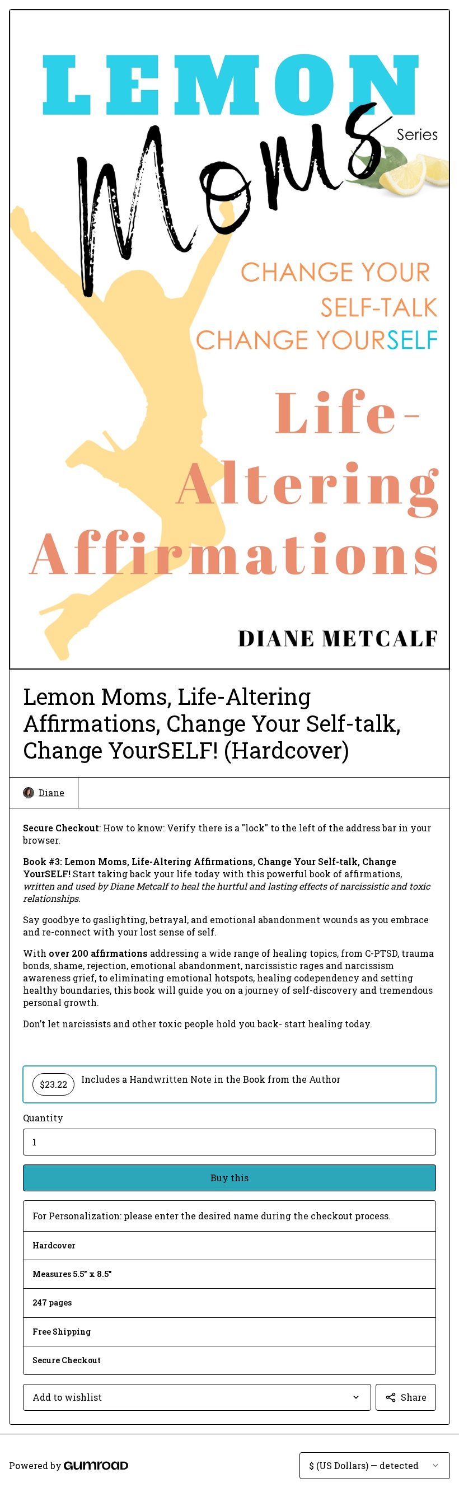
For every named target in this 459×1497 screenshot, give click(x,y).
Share (414, 1397)
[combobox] (197, 1397)
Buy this (229, 1177)
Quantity (43, 1118)
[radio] (229, 1084)
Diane (51, 792)
